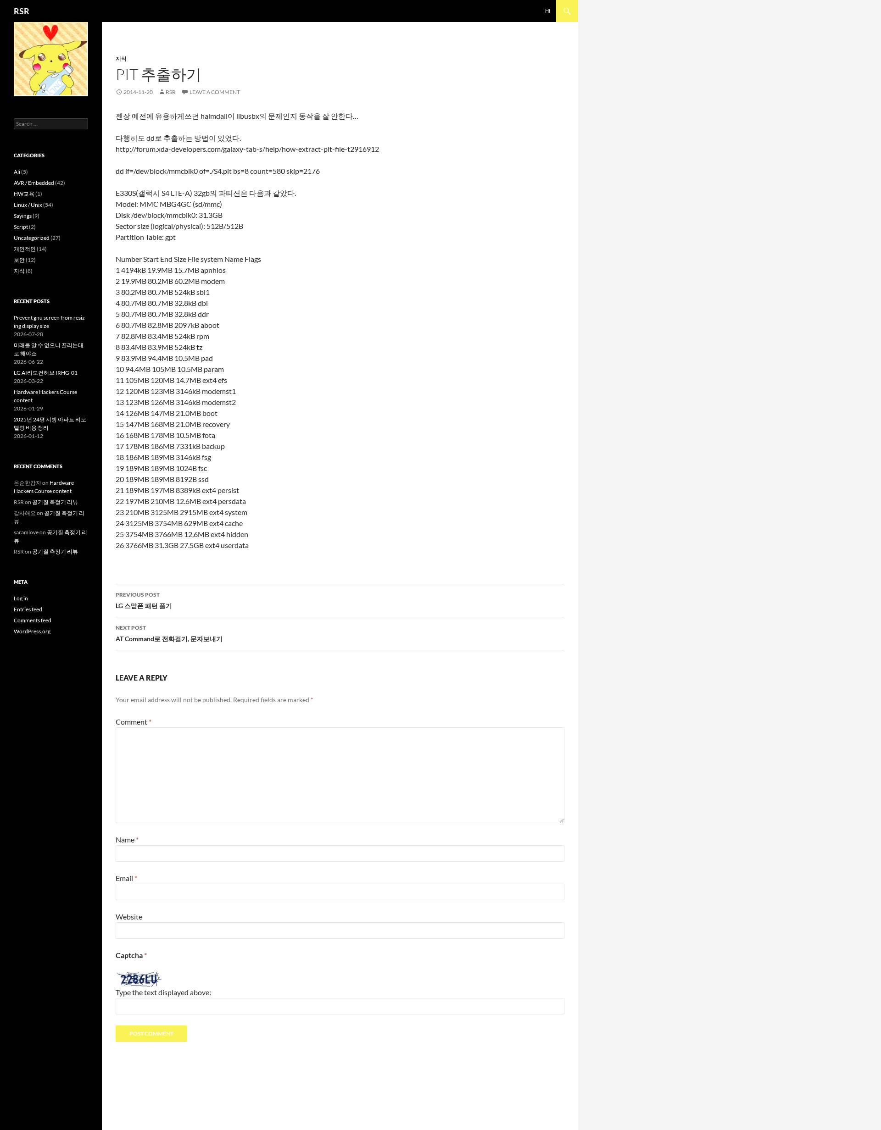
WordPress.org (32, 631)
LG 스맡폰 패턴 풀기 (144, 600)
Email (126, 878)
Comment (133, 721)
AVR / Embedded (34, 182)
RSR (21, 11)
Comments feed (32, 620)
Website (129, 916)
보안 (19, 259)
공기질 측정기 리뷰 (55, 502)
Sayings (23, 215)
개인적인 (25, 248)
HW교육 (24, 193)
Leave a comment (215, 92)
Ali (17, 171)
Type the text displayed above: (163, 992)
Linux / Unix (28, 204)
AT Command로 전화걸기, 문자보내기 (169, 633)
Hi (547, 11)
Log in (21, 598)
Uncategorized (32, 237)
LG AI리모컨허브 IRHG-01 (46, 372)
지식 (121, 58)
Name (127, 839)
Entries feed (28, 609)
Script (21, 226)
